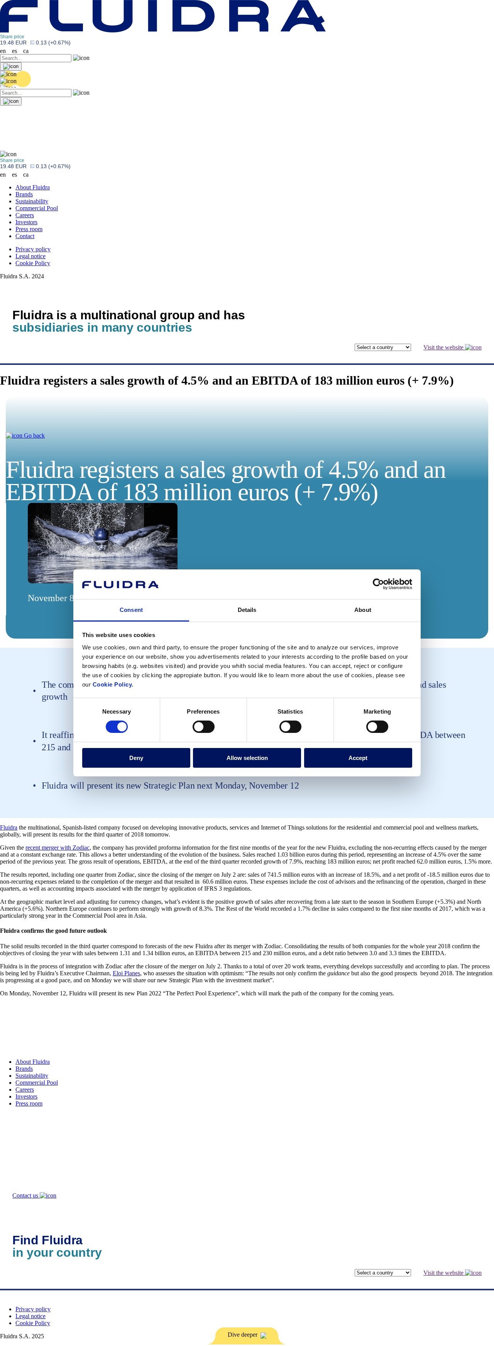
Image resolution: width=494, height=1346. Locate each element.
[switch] (204, 727)
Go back (33, 435)
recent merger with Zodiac (57, 847)
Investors (26, 222)
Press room (28, 229)
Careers (24, 215)
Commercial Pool (36, 208)
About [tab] (362, 610)
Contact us (26, 1195)
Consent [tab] (131, 610)
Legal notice (30, 256)
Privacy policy (33, 249)
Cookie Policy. (113, 684)
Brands (24, 194)
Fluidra (8, 827)
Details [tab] (247, 610)
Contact (24, 236)
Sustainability (31, 201)
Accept (358, 758)
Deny (136, 758)
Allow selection (247, 758)
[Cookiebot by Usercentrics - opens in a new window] (378, 584)
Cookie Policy (32, 263)
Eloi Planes (126, 973)
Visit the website (444, 347)
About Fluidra (32, 187)
